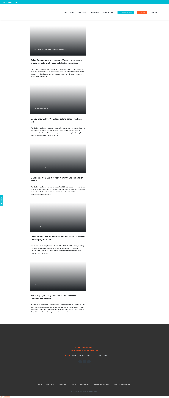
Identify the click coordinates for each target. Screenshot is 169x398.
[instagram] (160, 2)
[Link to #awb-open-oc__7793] (159, 12)
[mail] (163, 2)
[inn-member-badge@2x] (66, 364)
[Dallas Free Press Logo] (9, 7)
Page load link (5, 397)
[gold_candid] (103, 364)
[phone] (165, 2)
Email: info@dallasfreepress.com (84, 350)
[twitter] (157, 2)
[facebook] (154, 2)
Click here (66, 355)
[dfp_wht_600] (84, 331)
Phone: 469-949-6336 (84, 347)
